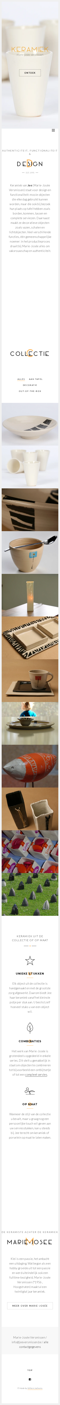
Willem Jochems (35, 1388)
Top (30, 1370)
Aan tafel (36, 379)
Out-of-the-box (30, 391)
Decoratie (30, 385)
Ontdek (30, 72)
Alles (21, 379)
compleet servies (36, 1074)
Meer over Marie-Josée (30, 1305)
